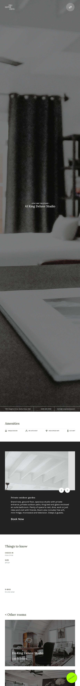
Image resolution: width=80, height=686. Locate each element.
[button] (61, 490)
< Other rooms (15, 615)
